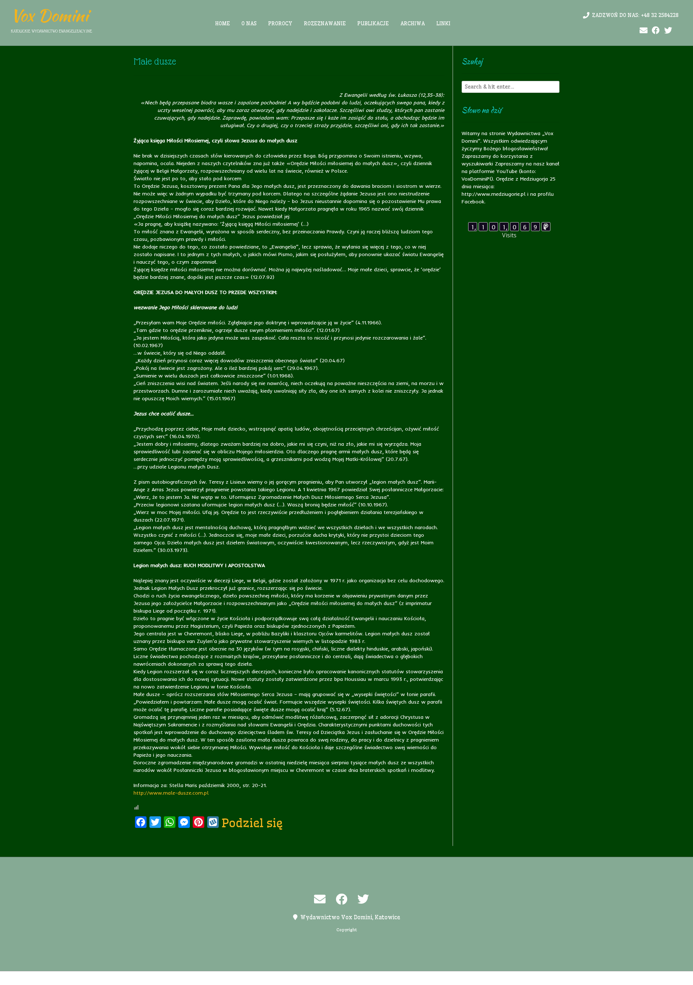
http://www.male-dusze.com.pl (171, 793)
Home (222, 23)
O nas (249, 23)
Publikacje (373, 23)
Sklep (435, 978)
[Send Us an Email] (644, 30)
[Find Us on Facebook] (656, 30)
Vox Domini (49, 15)
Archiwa (412, 23)
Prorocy (280, 23)
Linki (443, 23)
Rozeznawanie (325, 23)
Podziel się (252, 823)
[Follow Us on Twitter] (668, 30)
